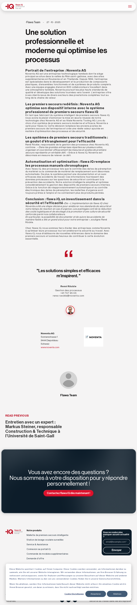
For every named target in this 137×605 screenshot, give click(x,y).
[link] (14, 6)
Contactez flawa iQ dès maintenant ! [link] (68, 493)
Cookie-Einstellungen (74, 594)
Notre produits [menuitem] (34, 530)
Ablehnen (117, 594)
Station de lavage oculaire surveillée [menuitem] (45, 540)
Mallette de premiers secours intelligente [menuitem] (47, 535)
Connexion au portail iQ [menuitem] (39, 549)
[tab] (70, 310)
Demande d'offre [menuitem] (35, 559)
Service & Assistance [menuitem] (37, 544)
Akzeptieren (96, 594)
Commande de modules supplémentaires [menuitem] (47, 554)
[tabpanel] (68, 258)
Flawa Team (33, 22)
